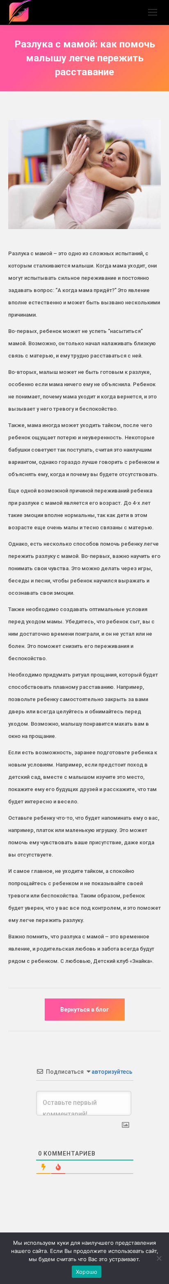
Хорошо (87, 1271)
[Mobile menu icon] (152, 12)
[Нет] (159, 1258)
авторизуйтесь (111, 1071)
